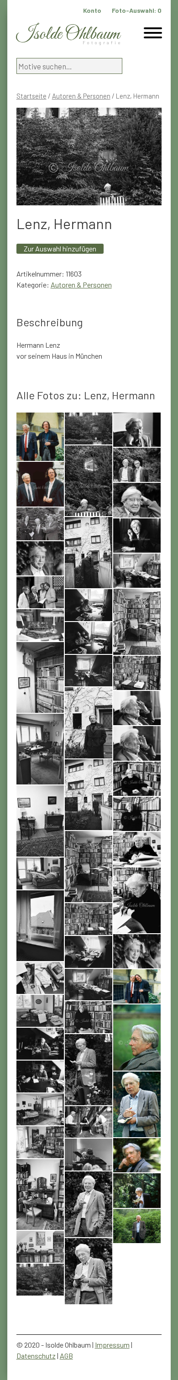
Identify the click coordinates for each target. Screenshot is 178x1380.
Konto (92, 10)
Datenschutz (36, 1355)
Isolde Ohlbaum (68, 34)
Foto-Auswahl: (137, 10)
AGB (66, 1355)
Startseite (31, 96)
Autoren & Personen (81, 96)
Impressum (112, 1344)
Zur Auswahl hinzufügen (60, 248)
